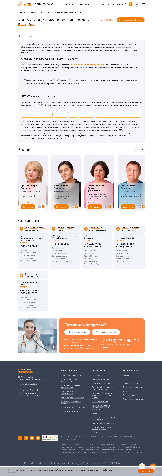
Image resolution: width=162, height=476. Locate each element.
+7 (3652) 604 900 (92, 244)
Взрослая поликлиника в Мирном (71, 402)
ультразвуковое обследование (78, 124)
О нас (125, 379)
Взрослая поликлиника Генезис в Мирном (34, 228)
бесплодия (123, 65)
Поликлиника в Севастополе (73, 407)
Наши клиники (69, 370)
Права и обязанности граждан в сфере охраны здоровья (102, 407)
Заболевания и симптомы (134, 399)
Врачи (64, 4)
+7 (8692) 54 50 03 (125, 244)
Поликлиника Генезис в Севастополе (131, 228)
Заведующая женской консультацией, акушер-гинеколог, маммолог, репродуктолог (63, 195)
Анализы (110, 4)
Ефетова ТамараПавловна (29, 186)
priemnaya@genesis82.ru (27, 384)
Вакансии (96, 375)
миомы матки (86, 115)
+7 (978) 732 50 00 (92, 246)
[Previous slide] (136, 149)
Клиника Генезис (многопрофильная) (97, 228)
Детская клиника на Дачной (65, 228)
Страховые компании (101, 383)
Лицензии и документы (101, 379)
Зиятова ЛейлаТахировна (61, 186)
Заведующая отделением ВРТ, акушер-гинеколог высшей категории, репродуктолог (99, 196)
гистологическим (130, 127)
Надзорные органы (100, 401)
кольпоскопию (118, 124)
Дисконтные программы (133, 387)
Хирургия (88, 4)
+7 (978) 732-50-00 (43, 4)
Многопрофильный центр (71, 375)
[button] (113, 20)
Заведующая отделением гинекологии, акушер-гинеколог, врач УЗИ (30, 194)
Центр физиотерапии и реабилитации (70, 386)
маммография (54, 105)
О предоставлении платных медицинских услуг (104, 418)
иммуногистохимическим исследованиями (40, 130)
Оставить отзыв (130, 20)
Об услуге (22, 24)
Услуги (72, 4)
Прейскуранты (129, 395)
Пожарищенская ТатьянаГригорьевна (95, 188)
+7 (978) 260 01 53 (28, 246)
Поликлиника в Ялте (69, 411)
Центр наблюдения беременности (33, 275)
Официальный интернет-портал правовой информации (102, 429)
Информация (100, 370)
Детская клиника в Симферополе (68, 392)
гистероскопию (100, 127)
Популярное (130, 370)
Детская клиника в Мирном (72, 397)
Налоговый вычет (130, 383)
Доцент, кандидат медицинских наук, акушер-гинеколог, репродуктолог (131, 194)
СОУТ (94, 413)
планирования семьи (30, 67)
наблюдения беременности (67, 67)
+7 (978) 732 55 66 (125, 246)
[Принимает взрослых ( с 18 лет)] (43, 207)
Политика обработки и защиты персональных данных (102, 395)
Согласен (146, 471)
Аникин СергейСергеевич (128, 186)
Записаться (28, 207)
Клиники (120, 4)
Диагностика (100, 4)
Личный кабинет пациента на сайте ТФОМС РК (104, 388)
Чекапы (80, 4)
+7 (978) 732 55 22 (60, 244)
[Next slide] (142, 149)
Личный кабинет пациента (103, 423)
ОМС (125, 391)
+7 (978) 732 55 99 (28, 290)
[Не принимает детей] (39, 207)
